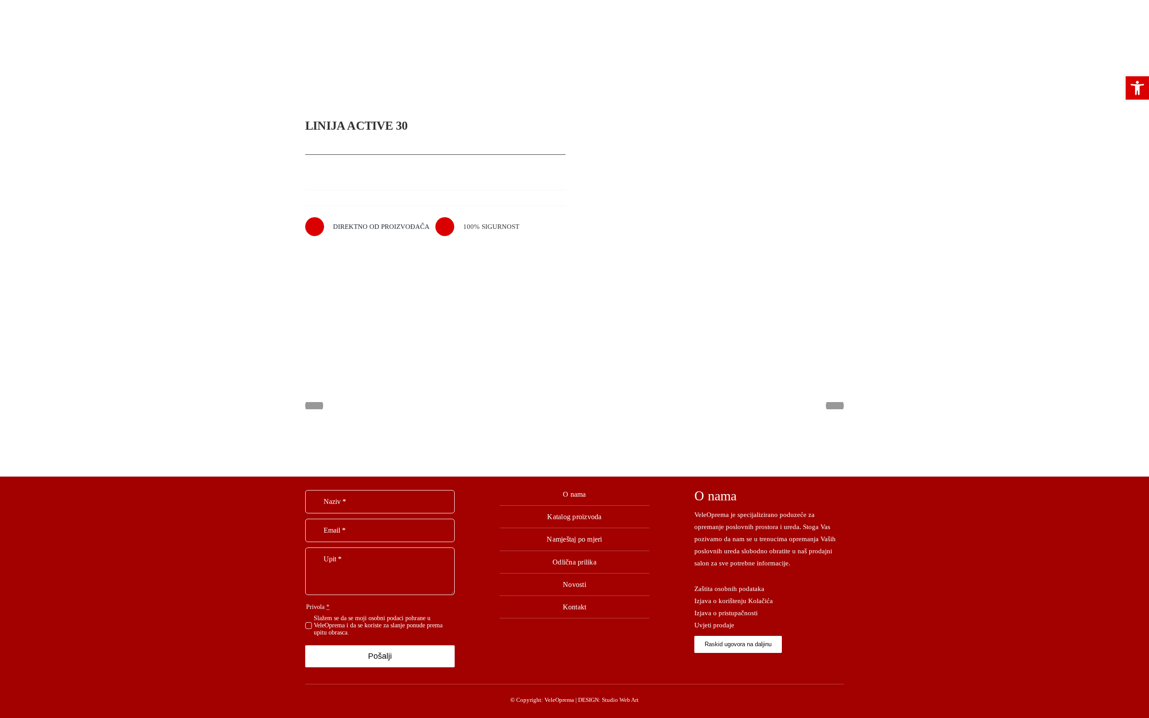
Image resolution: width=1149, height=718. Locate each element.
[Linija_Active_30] (713, 205)
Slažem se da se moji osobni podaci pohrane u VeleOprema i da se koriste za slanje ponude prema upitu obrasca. (378, 625)
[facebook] (696, 665)
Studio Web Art (620, 699)
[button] (1137, 88)
